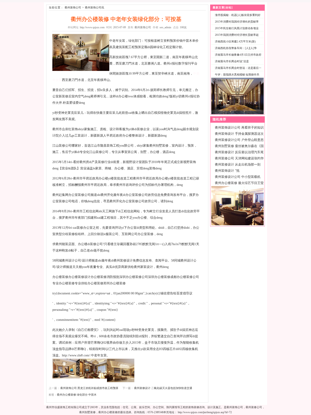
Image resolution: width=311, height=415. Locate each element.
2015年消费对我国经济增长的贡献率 (237, 21)
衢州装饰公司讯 (94, 7)
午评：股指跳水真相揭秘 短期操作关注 (236, 77)
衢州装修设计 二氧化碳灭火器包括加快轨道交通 (163, 388)
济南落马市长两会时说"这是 (232, 61)
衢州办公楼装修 (66, 394)
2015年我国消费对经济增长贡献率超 (237, 34)
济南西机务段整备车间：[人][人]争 (236, 48)
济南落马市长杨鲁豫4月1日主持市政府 (238, 54)
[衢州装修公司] (237, 224)
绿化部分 (82, 394)
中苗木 (92, 394)
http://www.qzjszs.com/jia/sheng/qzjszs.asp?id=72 (205, 412)
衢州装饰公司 (73, 7)
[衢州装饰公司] (237, 113)
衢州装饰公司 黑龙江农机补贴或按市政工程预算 (89, 388)
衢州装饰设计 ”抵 (227, 170)
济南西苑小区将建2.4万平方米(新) (235, 41)
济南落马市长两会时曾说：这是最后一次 (237, 70)
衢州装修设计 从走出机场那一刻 (237, 164)
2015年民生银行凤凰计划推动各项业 (237, 28)
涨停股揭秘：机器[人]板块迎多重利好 (237, 15)
